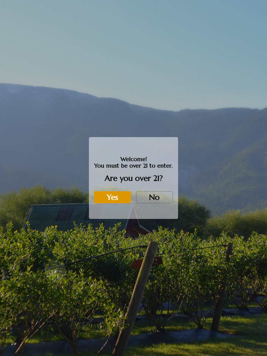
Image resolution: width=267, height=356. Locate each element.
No (154, 197)
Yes (112, 197)
